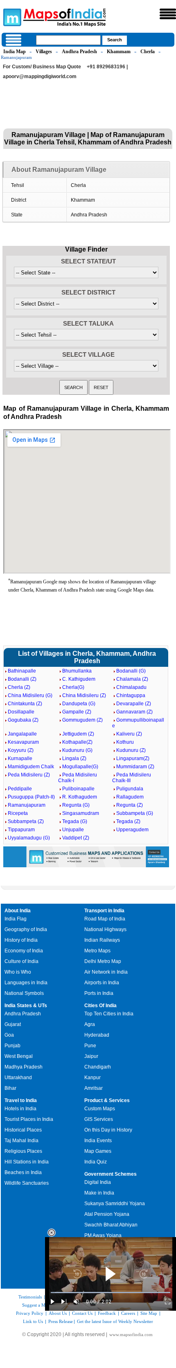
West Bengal (19, 1056)
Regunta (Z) (129, 805)
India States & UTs (26, 1005)
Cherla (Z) (19, 687)
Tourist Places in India (29, 1119)
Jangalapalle (22, 734)
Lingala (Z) (74, 758)
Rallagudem (130, 797)
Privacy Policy (29, 1313)
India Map (14, 51)
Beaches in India (23, 1172)
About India (18, 911)
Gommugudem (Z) (82, 720)
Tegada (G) (74, 821)
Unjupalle (73, 829)
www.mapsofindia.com (131, 1334)
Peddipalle (20, 789)
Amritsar (93, 1088)
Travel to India (21, 1100)
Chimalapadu (131, 687)
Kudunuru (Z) (131, 750)
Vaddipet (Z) (75, 838)
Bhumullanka (77, 671)
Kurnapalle (20, 758)
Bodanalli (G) (131, 671)
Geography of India (26, 929)
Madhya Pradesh (24, 1067)
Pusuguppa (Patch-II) (31, 797)
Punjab (12, 1045)
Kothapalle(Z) (77, 742)
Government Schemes (110, 1174)
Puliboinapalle (78, 789)
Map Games (97, 1151)
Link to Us (33, 1321)
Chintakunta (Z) (25, 703)
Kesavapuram (23, 742)
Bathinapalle (22, 671)
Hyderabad (96, 1035)
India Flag (16, 919)
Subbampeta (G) (134, 813)
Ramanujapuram (26, 805)
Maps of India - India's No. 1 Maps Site (11, 16)
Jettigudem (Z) (78, 734)
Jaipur (91, 1056)
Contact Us (82, 1313)
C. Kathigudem (78, 679)
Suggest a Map (36, 1305)
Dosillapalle (21, 712)
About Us (58, 1313)
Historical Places (23, 1130)
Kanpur (92, 1077)
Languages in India (26, 983)
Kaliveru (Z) (129, 734)
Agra (89, 1024)
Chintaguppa (130, 695)
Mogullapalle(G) (80, 767)
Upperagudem (132, 829)
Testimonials (30, 1296)
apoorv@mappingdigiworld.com (40, 76)
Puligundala (129, 789)
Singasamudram (80, 813)
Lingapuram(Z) (132, 758)
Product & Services (107, 1100)
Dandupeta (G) (78, 703)
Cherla (147, 51)
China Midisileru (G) (30, 695)
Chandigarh (97, 1067)
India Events (98, 1140)
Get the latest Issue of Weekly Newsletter (115, 1321)
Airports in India (101, 983)
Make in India (99, 1193)
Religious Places (23, 1151)
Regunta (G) (76, 805)
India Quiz (95, 1162)
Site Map (148, 1313)
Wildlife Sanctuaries (27, 1183)
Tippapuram (21, 829)
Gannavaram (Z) (134, 712)
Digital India (97, 1182)
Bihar (10, 1088)
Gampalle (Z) (76, 712)
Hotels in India (20, 1109)
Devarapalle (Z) (133, 703)
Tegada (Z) (128, 821)
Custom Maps (99, 1109)
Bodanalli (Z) (22, 679)
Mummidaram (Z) (135, 767)
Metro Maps (97, 951)
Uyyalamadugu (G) (29, 838)
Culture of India (21, 961)
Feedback (107, 1313)
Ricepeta (18, 813)
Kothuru (125, 742)
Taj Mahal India (21, 1140)
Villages (44, 51)
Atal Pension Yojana (106, 1214)
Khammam (119, 51)
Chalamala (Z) (132, 679)
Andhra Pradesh (79, 51)
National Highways (105, 929)
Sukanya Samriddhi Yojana (114, 1203)
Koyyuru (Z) (21, 750)
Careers (128, 1313)
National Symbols (24, 993)
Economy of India (24, 951)
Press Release (60, 1321)
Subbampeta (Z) (26, 821)
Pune (90, 1045)
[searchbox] (68, 40)
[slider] (110, 1292)
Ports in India (98, 993)
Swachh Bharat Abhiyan (111, 1225)
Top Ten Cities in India (108, 1014)
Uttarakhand (18, 1077)
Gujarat (13, 1024)
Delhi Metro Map (102, 961)
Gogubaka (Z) (23, 720)
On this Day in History (108, 1130)
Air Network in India (106, 972)
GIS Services (98, 1119)
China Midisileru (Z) (84, 695)
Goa (9, 1035)
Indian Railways (102, 940)
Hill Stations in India (27, 1162)
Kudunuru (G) (77, 750)
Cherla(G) (73, 687)
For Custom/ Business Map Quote (42, 67)
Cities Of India (100, 1005)
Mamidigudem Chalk (31, 767)
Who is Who (18, 972)
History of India (21, 940)
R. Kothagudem (79, 797)
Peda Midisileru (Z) (29, 775)
